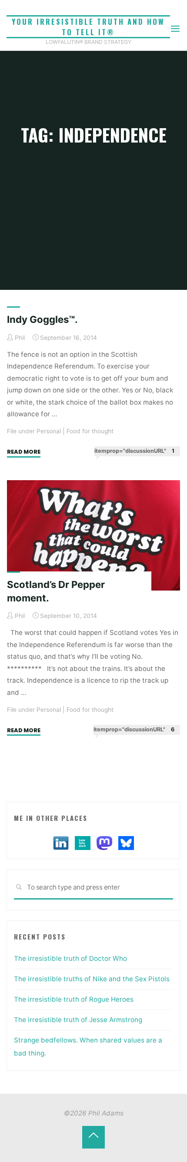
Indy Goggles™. (42, 319)
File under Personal (34, 431)
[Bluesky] (126, 842)
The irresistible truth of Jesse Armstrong (78, 1020)
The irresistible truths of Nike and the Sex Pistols (92, 979)
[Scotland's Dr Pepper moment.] (93, 535)
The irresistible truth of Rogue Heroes (74, 999)
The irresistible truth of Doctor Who (70, 958)
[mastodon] (104, 842)
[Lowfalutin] (83, 842)
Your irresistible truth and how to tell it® (88, 26)
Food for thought (90, 431)
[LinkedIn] (61, 842)
